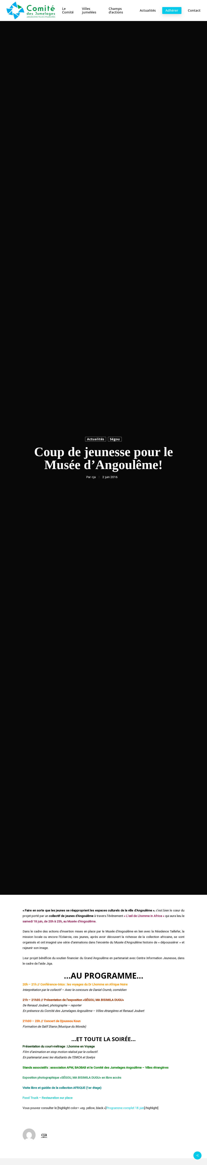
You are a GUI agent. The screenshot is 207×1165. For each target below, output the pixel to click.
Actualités (95, 439)
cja (94, 477)
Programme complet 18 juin (125, 1108)
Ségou (115, 439)
